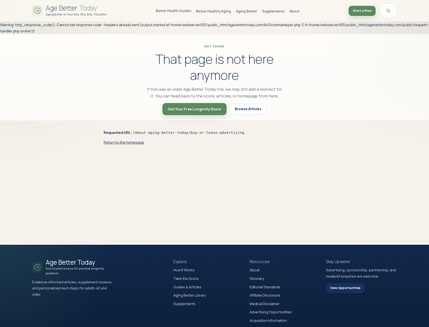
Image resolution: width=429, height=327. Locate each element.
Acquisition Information (268, 320)
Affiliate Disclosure (265, 295)
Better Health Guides (173, 10)
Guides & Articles (187, 287)
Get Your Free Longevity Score (194, 109)
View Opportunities (345, 288)
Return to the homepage (124, 142)
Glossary (257, 278)
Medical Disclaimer (265, 303)
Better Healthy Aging (213, 11)
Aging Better (246, 11)
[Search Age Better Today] (388, 10)
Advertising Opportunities (271, 312)
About (294, 11)
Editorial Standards (265, 287)
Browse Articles (248, 109)
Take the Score (186, 278)
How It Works (183, 270)
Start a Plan (362, 10)
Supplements (273, 11)
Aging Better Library (189, 295)
